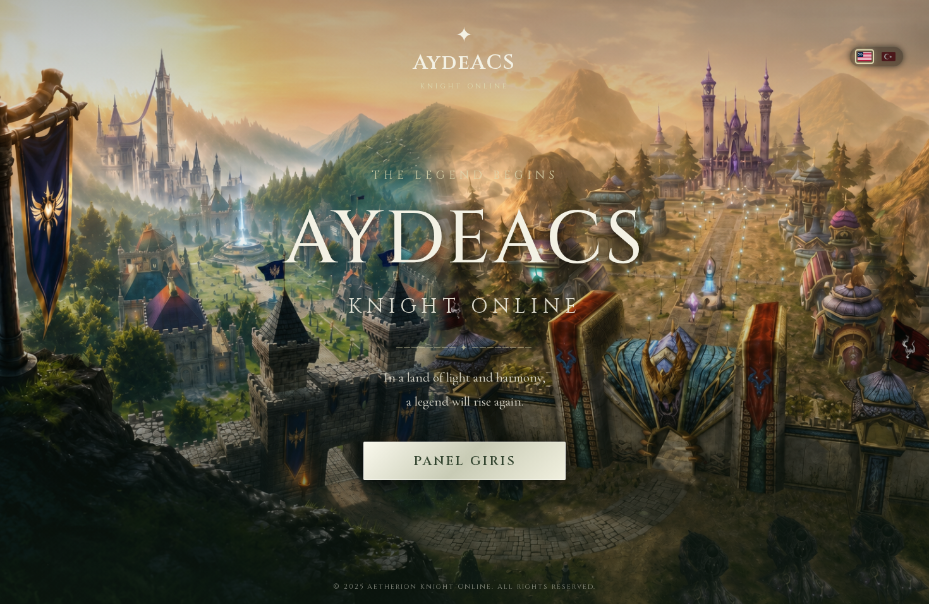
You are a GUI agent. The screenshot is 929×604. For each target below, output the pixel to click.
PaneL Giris (464, 460)
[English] (864, 56)
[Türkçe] (888, 56)
